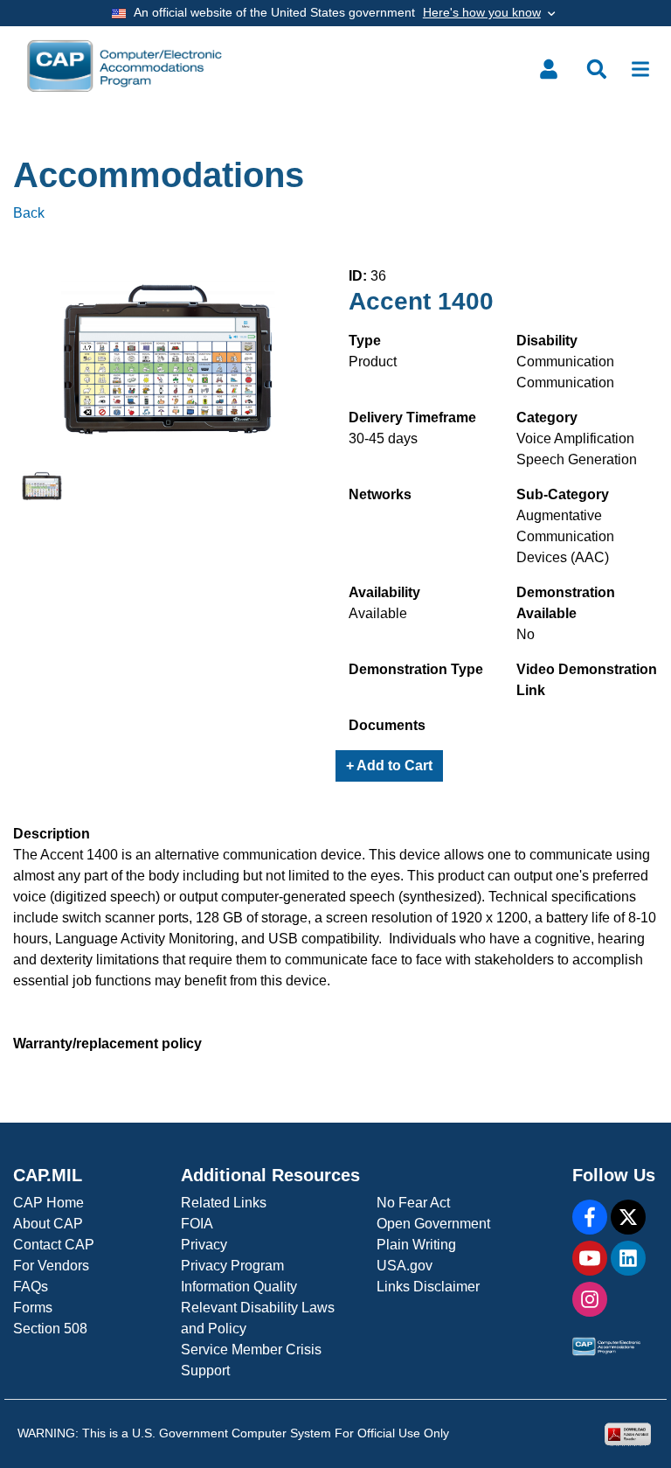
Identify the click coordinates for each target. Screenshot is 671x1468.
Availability (384, 592)
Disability (547, 340)
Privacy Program (232, 1265)
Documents (387, 725)
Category (547, 417)
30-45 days (383, 438)
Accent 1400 (421, 301)
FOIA (197, 1223)
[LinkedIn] (628, 1258)
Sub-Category (562, 494)
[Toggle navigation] (640, 69)
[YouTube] (589, 1258)
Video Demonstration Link (586, 680)
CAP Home (48, 1202)
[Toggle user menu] (548, 69)
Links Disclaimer (428, 1286)
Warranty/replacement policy (107, 1043)
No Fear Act (413, 1202)
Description (51, 833)
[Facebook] (589, 1217)
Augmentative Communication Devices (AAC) (565, 536)
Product (373, 361)
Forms (32, 1307)
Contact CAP (53, 1244)
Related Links (223, 1202)
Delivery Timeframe (412, 417)
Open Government (433, 1223)
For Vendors (51, 1265)
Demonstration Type (416, 669)
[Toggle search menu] (596, 69)
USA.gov (404, 1265)
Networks (380, 494)
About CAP (48, 1223)
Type (365, 340)
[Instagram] (589, 1299)
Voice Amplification (575, 438)
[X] (628, 1217)
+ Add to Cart (389, 765)
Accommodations (158, 175)
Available (378, 613)
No (525, 634)
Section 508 (50, 1328)
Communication (565, 361)
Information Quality (239, 1286)
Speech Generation (576, 459)
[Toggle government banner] (335, 13)
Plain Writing (416, 1244)
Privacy (204, 1244)
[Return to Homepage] (124, 66)
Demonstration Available (565, 603)
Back (29, 212)
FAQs (30, 1286)
